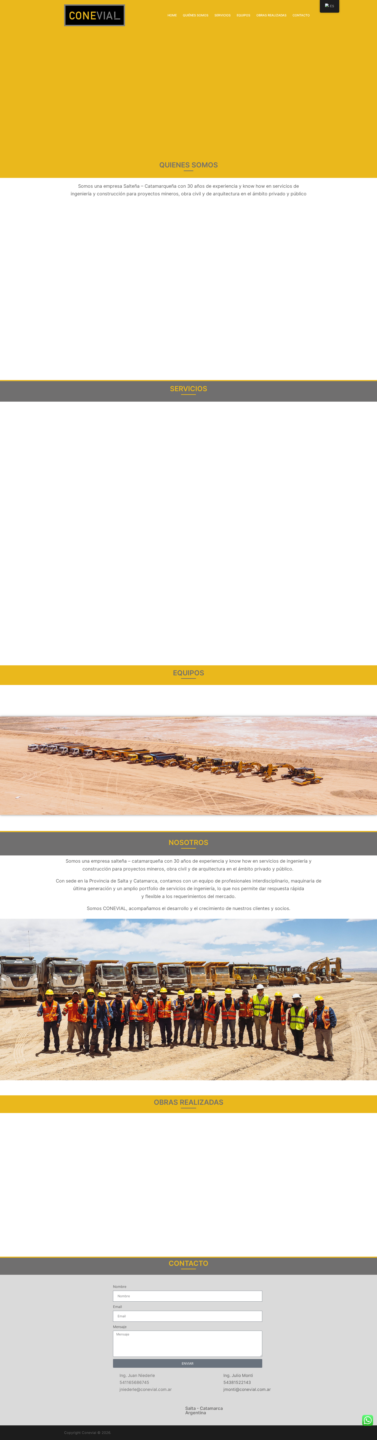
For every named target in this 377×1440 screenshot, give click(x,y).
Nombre (119, 1286)
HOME (172, 15)
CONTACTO (301, 15)
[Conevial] (94, 15)
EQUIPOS (243, 15)
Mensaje (120, 1327)
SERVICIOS (222, 15)
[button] (4, 78)
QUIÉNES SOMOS (195, 15)
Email (117, 1306)
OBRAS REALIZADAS (271, 15)
